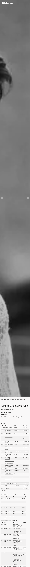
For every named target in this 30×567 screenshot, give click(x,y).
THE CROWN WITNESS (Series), (8, 451)
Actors (3, 399)
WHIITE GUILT (8, 433)
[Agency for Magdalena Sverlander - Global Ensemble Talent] (7, 3)
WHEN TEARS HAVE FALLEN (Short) (9, 466)
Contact (23, 399)
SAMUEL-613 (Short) (9, 473)
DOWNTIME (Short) (8, 436)
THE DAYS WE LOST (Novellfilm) (9, 458)
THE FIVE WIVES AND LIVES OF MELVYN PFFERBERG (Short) (9, 462)
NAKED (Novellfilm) (9, 477)
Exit (5, 468)
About (17, 399)
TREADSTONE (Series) (7, 442)
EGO (6, 485)
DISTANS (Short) (8, 478)
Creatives (10, 399)
